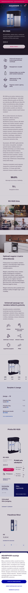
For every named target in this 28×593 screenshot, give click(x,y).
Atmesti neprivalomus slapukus (14, 586)
